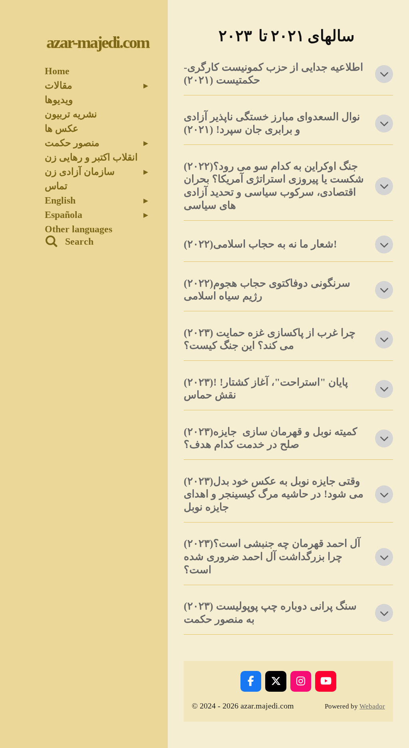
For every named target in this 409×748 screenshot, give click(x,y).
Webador (372, 706)
